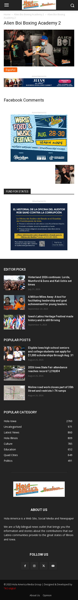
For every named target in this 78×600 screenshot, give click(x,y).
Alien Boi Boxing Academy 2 (29, 14)
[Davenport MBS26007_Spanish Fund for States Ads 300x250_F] (39, 249)
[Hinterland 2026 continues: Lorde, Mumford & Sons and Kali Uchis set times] (14, 282)
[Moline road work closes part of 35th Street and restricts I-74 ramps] (14, 392)
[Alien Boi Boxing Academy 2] (39, 65)
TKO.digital (10, 588)
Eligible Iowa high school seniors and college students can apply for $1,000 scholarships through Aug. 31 (50, 351)
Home (7, 14)
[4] (39, 86)
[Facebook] (25, 565)
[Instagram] (34, 565)
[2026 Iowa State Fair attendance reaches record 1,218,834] (14, 373)
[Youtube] (53, 565)
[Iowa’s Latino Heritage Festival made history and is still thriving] (14, 322)
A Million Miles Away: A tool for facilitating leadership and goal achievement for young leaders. (48, 300)
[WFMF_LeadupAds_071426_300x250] (39, 160)
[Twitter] (43, 565)
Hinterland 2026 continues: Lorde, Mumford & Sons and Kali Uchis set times (50, 281)
